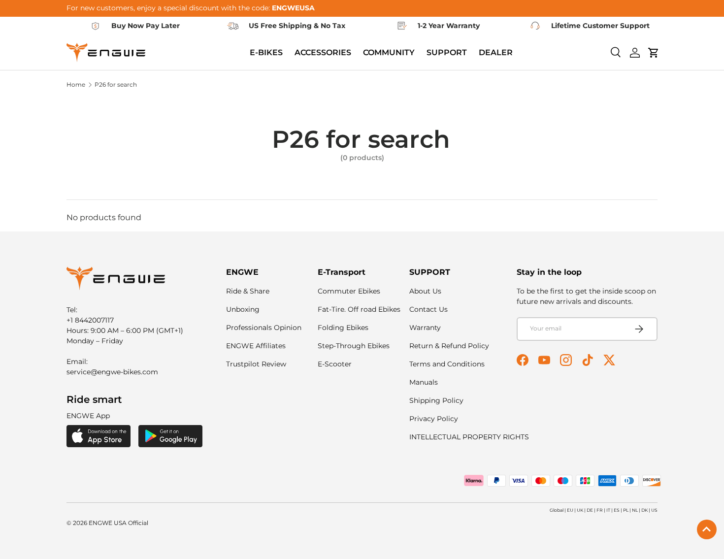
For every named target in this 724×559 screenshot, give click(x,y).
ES (617, 510)
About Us (425, 291)
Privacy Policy (433, 418)
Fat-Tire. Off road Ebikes (359, 309)
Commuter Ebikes (349, 291)
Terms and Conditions (447, 364)
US (654, 510)
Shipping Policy (436, 400)
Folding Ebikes (343, 327)
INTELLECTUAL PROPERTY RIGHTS (469, 436)
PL (625, 510)
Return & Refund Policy (449, 345)
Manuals (423, 382)
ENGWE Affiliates (256, 345)
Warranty (425, 327)
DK (644, 510)
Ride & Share (247, 291)
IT (608, 510)
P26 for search (116, 85)
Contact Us (428, 309)
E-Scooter (335, 364)
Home (75, 85)
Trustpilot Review (256, 364)
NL (635, 510)
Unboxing (243, 309)
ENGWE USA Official (118, 522)
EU (570, 510)
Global (556, 510)
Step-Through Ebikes (354, 345)
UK (580, 510)
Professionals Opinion (263, 327)
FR (599, 510)
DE (590, 510)
